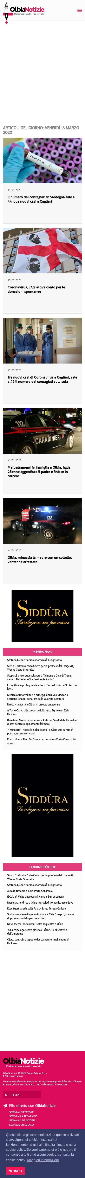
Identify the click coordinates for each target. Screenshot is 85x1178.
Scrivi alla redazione (23, 1116)
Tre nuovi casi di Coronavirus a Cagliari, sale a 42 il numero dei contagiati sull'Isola (42, 379)
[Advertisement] (42, 69)
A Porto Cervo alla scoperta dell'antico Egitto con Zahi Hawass (38, 712)
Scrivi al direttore (21, 1112)
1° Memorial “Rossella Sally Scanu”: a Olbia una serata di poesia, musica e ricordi (40, 732)
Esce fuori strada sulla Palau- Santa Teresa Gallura (36, 908)
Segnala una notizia (22, 1120)
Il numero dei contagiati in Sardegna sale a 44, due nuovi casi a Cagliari (41, 199)
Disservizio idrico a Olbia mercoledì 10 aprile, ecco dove (40, 902)
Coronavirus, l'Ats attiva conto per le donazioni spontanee (36, 289)
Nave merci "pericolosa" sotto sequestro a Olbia (35, 924)
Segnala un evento (21, 1124)
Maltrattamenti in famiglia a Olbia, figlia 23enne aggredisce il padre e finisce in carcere (39, 471)
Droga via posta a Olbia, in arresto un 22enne (33, 704)
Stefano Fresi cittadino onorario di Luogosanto (34, 660)
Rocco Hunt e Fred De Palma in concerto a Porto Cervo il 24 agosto (41, 741)
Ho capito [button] (15, 1170)
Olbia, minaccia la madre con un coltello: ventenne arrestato (40, 559)
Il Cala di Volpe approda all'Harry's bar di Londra (35, 897)
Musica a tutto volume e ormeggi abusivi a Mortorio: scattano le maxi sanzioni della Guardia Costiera (37, 697)
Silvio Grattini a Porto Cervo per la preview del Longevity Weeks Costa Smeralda (40, 668)
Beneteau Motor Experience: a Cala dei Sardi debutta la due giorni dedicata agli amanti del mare (42, 722)
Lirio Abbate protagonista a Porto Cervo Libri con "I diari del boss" (42, 687)
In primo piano (42, 652)
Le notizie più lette (42, 867)
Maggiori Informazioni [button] (43, 1160)
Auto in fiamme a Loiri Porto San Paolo (30, 891)
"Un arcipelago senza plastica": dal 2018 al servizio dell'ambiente (37, 932)
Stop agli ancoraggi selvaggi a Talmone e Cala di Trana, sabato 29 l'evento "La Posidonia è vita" (39, 677)
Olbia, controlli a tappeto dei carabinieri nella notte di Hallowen (38, 941)
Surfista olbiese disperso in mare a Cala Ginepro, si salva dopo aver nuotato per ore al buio (40, 916)
